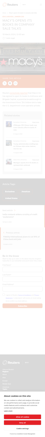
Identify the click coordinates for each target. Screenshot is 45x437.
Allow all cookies (22, 417)
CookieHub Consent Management (26, 434)
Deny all (22, 423)
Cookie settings (22, 428)
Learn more (8, 411)
